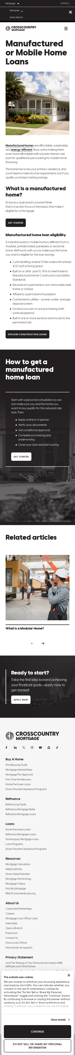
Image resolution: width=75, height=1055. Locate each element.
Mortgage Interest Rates (19, 769)
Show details (58, 1019)
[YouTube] (40, 747)
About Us (12, 903)
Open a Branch (14, 928)
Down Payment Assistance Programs (26, 789)
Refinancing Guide (16, 804)
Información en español (19, 947)
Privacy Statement (19, 957)
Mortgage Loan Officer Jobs (22, 918)
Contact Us (12, 938)
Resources (13, 858)
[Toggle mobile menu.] (65, 28)
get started (15, 223)
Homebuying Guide (16, 764)
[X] (23, 747)
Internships (11, 923)
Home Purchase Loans (18, 784)
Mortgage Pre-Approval (19, 774)
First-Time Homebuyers (18, 779)
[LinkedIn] (15, 747)
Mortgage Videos (15, 883)
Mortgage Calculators (18, 864)
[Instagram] (32, 747)
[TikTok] (57, 747)
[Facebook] (7, 747)
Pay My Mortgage (16, 888)
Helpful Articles (14, 869)
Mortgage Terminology (18, 878)
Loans (10, 824)
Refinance (13, 799)
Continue (37, 1031)
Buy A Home (14, 759)
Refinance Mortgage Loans (21, 814)
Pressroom (11, 933)
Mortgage (15, 10)
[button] (32, 643)
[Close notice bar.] (70, 12)
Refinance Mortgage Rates (20, 809)
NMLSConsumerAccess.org (20, 893)
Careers (10, 913)
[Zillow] (48, 747)
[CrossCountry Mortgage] (21, 28)
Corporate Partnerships (19, 908)
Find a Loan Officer (16, 942)
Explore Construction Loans (27, 334)
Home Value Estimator (18, 874)
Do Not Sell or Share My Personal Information (37, 1046)
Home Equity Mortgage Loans (22, 839)
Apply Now (21, 699)
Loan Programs (14, 844)
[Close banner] (69, 975)
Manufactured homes (19, 145)
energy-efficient (21, 149)
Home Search (16, 17)
